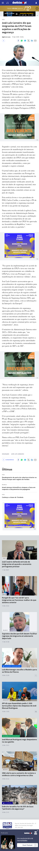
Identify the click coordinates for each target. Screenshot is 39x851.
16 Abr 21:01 (5, 812)
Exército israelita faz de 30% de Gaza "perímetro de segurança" (17, 807)
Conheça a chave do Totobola (12, 497)
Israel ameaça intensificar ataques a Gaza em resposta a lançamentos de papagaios (18, 488)
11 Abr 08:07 (5, 570)
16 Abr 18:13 (5, 745)
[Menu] (3, 3)
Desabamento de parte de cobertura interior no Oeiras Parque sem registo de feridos (19, 478)
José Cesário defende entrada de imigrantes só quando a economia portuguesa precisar (16, 564)
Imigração (5, 454)
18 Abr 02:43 (5, 779)
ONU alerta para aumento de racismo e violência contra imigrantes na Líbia (19, 774)
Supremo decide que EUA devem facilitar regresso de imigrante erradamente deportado (19, 636)
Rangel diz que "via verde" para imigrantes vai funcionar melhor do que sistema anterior (19, 600)
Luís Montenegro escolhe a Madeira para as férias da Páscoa (19, 670)
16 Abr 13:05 (5, 711)
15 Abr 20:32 (5, 606)
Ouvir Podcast (27, 845)
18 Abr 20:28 (5, 675)
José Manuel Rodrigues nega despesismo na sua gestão (19, 740)
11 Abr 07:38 (5, 642)
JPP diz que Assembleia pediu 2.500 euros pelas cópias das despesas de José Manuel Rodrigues (19, 706)
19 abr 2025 (18, 37)
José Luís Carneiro (17, 454)
